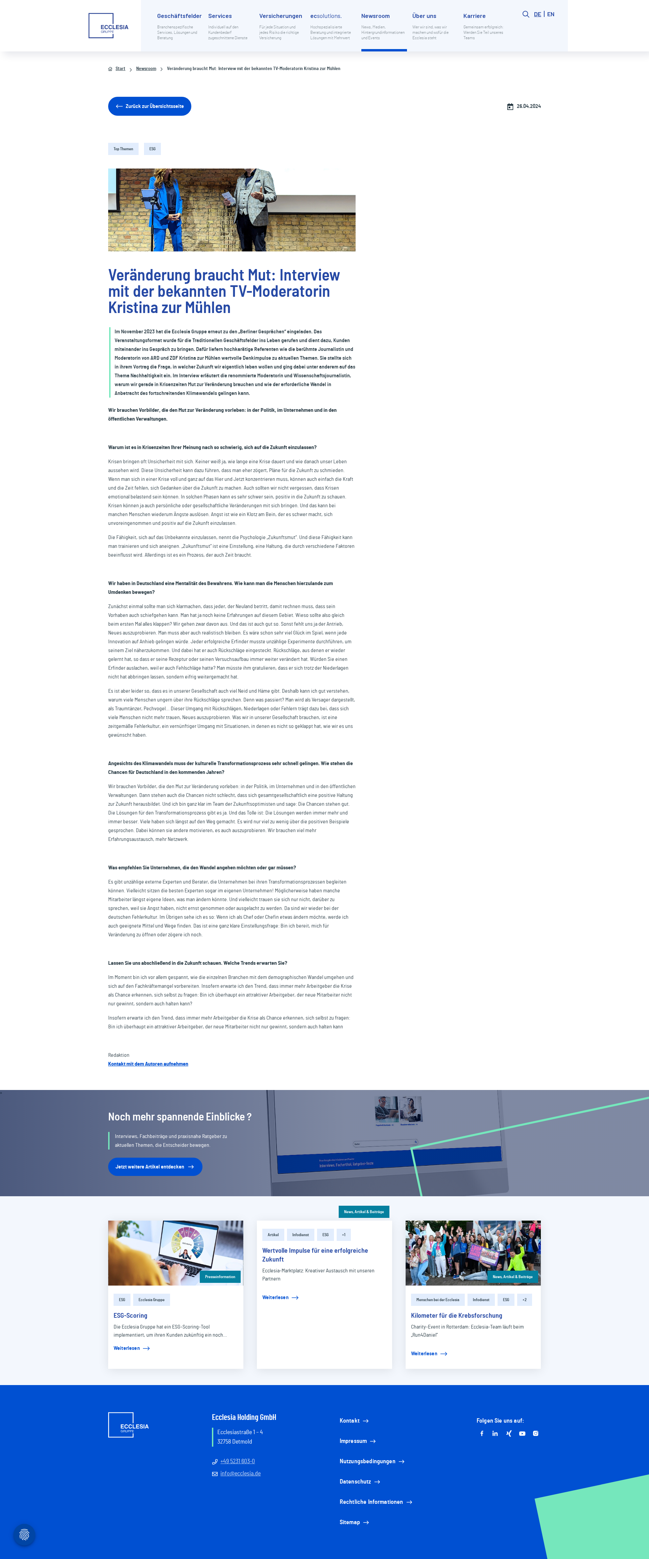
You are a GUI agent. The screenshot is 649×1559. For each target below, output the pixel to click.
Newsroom (146, 68)
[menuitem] (180, 31)
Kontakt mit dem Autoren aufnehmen (148, 1064)
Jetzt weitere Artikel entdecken (150, 1167)
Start (120, 68)
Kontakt (350, 1421)
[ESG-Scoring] (175, 1253)
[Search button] (526, 31)
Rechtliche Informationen (371, 1502)
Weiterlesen (127, 1348)
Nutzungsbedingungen (367, 1461)
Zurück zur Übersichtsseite (155, 106)
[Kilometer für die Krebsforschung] (473, 1253)
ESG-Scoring (130, 1315)
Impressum (353, 1441)
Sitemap (350, 1522)
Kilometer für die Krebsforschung (456, 1315)
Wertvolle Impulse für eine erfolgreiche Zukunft (315, 1255)
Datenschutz (355, 1482)
